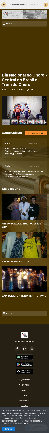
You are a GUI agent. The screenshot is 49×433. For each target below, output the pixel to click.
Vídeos (24, 395)
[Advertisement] (24, 47)
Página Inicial (24, 379)
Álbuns (24, 390)
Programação (24, 385)
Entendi (8, 429)
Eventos (24, 406)
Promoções (24, 400)
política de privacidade (18, 423)
